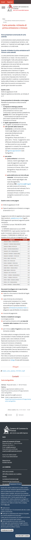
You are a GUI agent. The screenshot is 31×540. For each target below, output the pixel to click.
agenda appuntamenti (14, 151)
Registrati (10, 2)
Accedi (3, 2)
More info (7, 505)
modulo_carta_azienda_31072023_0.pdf (13, 371)
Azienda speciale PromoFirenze (10, 481)
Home (3, 19)
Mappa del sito (6, 460)
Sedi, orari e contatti (8, 471)
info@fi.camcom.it (11, 447)
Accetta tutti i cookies (22, 535)
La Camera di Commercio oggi (10, 479)
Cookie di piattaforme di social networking (13, 521)
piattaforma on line (16, 218)
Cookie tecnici (6, 508)
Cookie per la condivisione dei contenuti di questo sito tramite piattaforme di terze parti (15, 514)
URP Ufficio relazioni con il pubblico (11, 474)
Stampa (4, 476)
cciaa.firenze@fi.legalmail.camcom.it (12, 451)
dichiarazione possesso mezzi (18, 308)
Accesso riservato (7, 462)
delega (13, 360)
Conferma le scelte (7, 530)
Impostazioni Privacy (15, 484)
